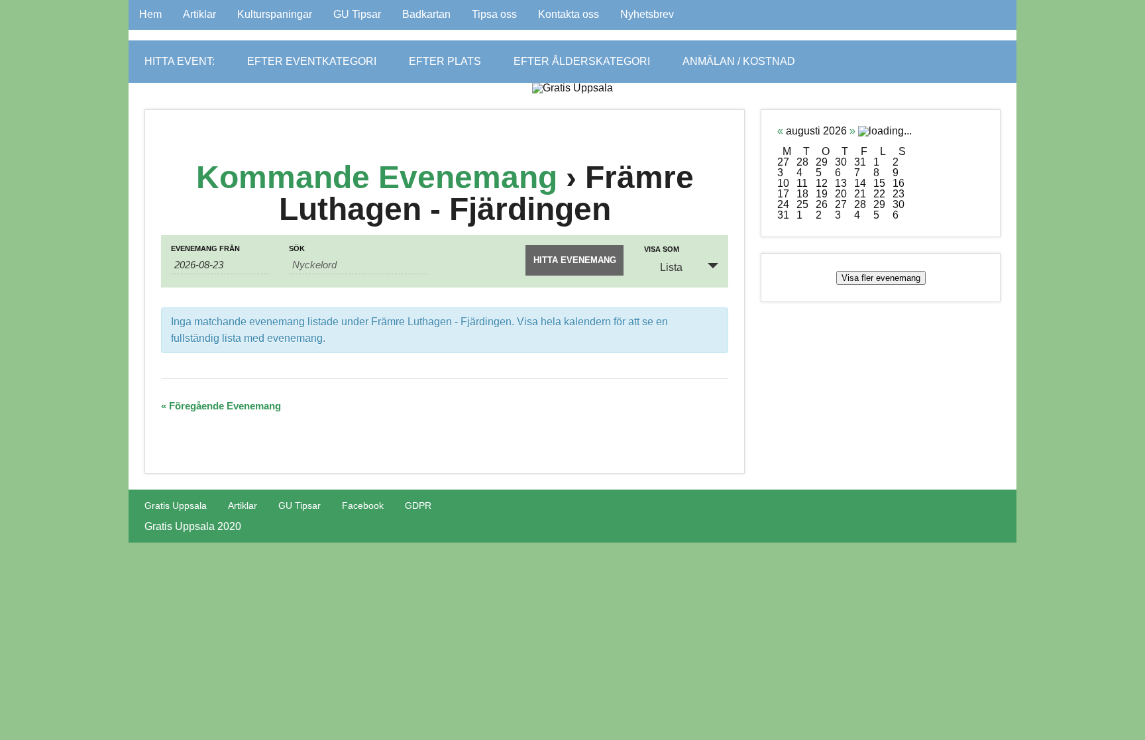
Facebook (363, 505)
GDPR (418, 505)
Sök (297, 248)
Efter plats (445, 61)
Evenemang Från (205, 248)
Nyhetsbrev (647, 14)
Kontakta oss (568, 14)
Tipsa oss (494, 14)
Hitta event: (179, 61)
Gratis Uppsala (175, 505)
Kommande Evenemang (376, 177)
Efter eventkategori (311, 61)
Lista (671, 267)
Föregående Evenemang (221, 405)
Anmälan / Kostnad (738, 61)
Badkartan (426, 14)
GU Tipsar (357, 14)
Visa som (661, 249)
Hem (150, 14)
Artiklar (199, 14)
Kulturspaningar (274, 14)
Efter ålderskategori (582, 61)
